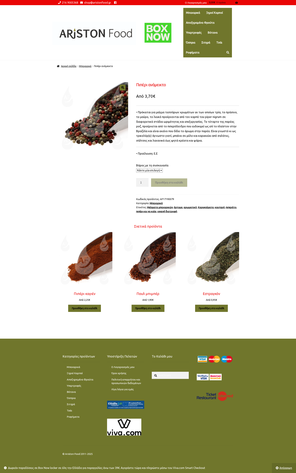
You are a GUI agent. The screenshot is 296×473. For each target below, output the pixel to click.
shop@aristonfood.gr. (97, 2)
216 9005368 (70, 2)
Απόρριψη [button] (285, 467)
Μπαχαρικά (193, 12)
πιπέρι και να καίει (146, 211)
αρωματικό (190, 207)
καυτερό (220, 207)
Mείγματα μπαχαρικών (160, 207)
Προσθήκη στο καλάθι (169, 182)
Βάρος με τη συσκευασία (152, 165)
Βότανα (213, 32)
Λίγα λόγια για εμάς (122, 389)
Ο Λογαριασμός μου (122, 367)
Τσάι (219, 42)
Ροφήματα (192, 52)
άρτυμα (178, 207)
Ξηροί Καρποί (214, 12)
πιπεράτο (231, 207)
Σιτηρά (205, 42)
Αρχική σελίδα (68, 66)
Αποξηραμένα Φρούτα (200, 22)
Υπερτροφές (194, 32)
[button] (123, 87)
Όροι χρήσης (118, 373)
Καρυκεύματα (206, 207)
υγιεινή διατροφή (167, 211)
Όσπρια (190, 42)
